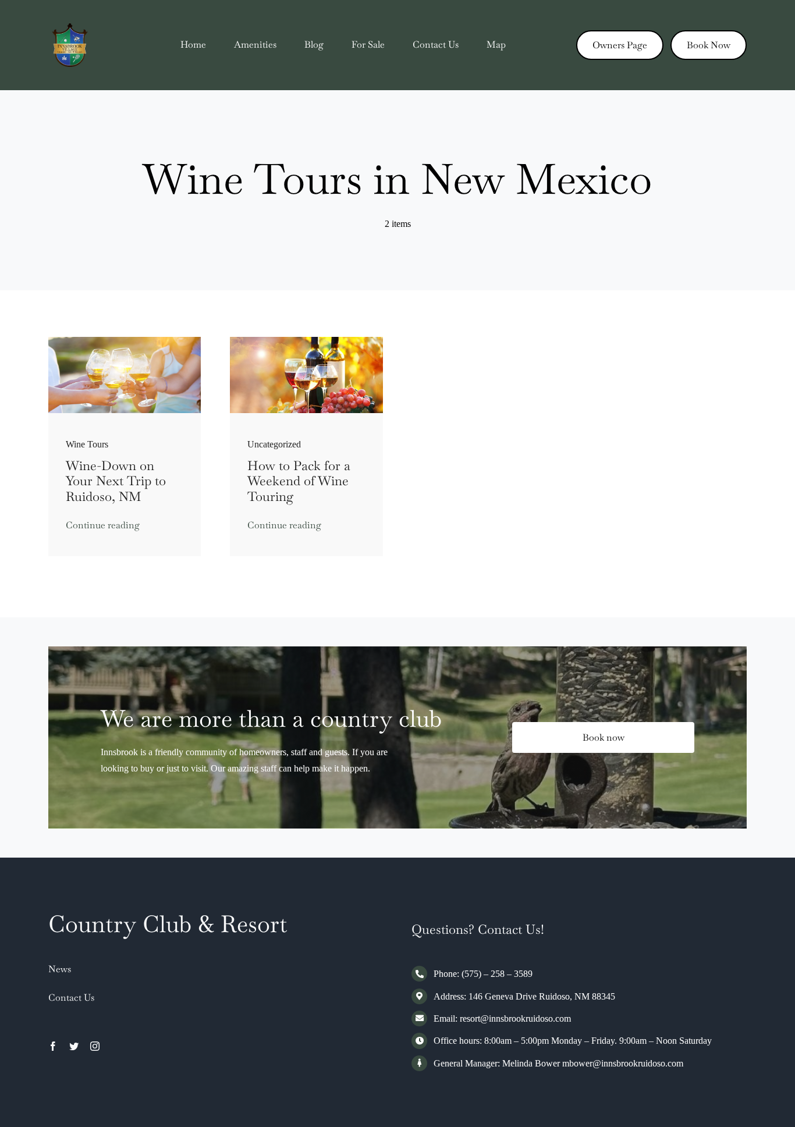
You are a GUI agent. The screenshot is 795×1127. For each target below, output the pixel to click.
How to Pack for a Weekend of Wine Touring (298, 480)
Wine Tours (87, 444)
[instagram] (95, 1046)
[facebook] (53, 1046)
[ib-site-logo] (70, 28)
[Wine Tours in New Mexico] (124, 341)
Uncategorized (274, 444)
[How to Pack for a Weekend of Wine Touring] (306, 341)
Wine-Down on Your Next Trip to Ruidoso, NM (116, 480)
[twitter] (74, 1046)
